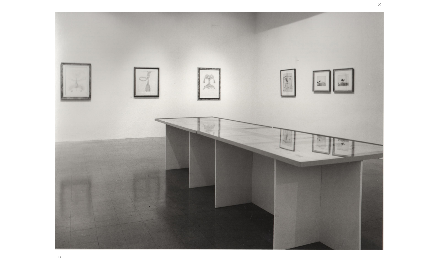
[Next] (302, 131)
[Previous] (137, 131)
